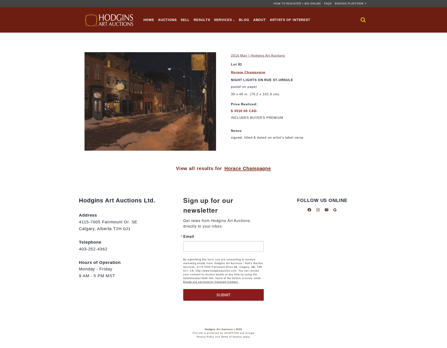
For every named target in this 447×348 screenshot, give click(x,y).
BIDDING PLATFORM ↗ (350, 3)
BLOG (244, 20)
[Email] (326, 209)
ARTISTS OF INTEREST (290, 20)
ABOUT (259, 20)
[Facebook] (309, 209)
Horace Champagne (248, 72)
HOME (148, 20)
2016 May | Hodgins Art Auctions (258, 55)
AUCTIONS (167, 20)
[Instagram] (318, 209)
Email (188, 236)
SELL (185, 20)
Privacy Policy (205, 336)
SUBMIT (224, 294)
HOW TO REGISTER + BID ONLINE (297, 3)
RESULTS (202, 20)
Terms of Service (231, 336)
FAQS (328, 3)
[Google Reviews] (335, 209)
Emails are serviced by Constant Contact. (211, 281)
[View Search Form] (363, 20)
